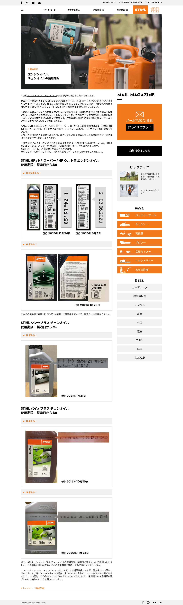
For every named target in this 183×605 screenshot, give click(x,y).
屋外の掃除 (139, 296)
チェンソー (28, 588)
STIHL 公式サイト (153, 2)
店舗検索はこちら (139, 151)
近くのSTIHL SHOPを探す (129, 2)
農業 (139, 314)
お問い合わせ (108, 2)
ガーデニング (139, 287)
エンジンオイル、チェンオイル (42, 95)
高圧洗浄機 (141, 270)
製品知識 (40, 588)
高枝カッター (143, 251)
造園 (139, 331)
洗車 (139, 349)
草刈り (140, 340)
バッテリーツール (145, 215)
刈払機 (139, 233)
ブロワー (140, 242)
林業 (139, 322)
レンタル (140, 305)
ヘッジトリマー (144, 260)
